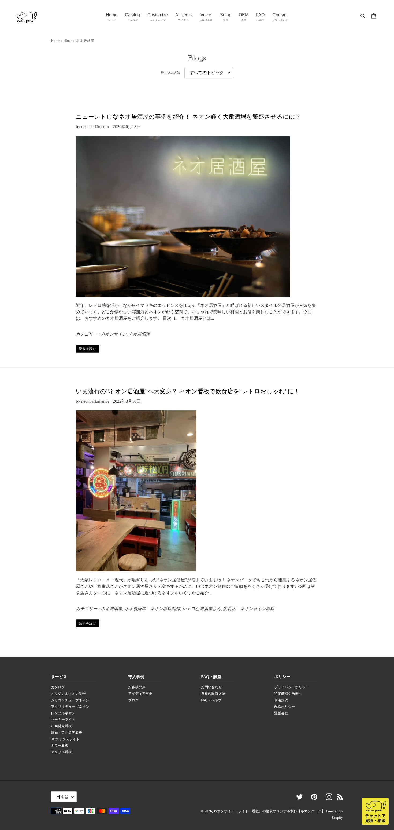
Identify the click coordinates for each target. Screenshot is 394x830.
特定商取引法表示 (288, 694)
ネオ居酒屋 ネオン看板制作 (152, 608)
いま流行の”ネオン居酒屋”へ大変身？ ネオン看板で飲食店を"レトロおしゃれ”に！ (188, 391)
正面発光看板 (61, 726)
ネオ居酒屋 (139, 334)
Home (55, 41)
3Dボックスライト (65, 739)
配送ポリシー (284, 707)
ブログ (133, 700)
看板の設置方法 (213, 694)
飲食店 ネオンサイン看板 (248, 608)
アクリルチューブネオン (70, 707)
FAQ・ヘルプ (211, 700)
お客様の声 (137, 687)
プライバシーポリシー (291, 687)
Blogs (68, 41)
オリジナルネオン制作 (68, 694)
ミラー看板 (59, 746)
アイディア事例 (140, 694)
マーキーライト (63, 720)
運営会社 (281, 713)
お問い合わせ (211, 687)
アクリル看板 (61, 752)
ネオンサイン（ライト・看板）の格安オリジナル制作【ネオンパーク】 (269, 811)
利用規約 (281, 700)
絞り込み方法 (170, 73)
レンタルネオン (63, 713)
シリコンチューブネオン (70, 700)
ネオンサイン (114, 334)
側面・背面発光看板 (66, 733)
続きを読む (87, 349)
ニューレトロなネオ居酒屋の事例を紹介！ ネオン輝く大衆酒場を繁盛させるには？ (188, 116)
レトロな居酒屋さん (201, 608)
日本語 (62, 797)
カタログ (58, 687)
